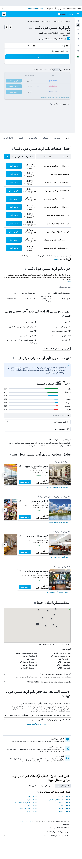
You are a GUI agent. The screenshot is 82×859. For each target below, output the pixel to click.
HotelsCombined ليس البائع (59, 827)
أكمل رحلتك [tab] (32, 786)
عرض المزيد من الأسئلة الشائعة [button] (37, 724)
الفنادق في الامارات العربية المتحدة (26, 802)
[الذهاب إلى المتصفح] (78, 38)
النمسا (57, 21)
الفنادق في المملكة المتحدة (28, 808)
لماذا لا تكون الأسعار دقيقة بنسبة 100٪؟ (55, 835)
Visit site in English (35, 8)
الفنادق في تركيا (32, 799)
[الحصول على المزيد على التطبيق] (78, 45)
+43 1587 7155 (64, 35)
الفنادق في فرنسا (64, 808)
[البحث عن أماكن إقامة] (78, 25)
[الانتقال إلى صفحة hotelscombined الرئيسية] (66, 14)
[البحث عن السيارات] (78, 29)
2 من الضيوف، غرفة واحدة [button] (59, 51)
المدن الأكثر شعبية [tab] (46, 786)
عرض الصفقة (24, 482)
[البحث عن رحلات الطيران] (78, 21)
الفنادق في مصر (32, 805)
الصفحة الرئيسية (65, 21)
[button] (2, 8)
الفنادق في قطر (32, 796)
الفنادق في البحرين (64, 805)
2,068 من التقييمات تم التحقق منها (51, 38)
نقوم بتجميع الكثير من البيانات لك (57, 831)
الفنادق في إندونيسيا (64, 802)
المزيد (69, 281)
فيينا (47, 21)
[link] (57, 487)
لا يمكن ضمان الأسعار (25, 821)
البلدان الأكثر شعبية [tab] (63, 786)
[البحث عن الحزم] (78, 34)
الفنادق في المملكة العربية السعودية (59, 799)
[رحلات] (78, 51)
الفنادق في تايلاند (31, 811)
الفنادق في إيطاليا (64, 811)
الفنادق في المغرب (64, 796)
